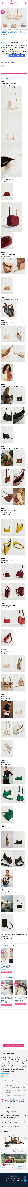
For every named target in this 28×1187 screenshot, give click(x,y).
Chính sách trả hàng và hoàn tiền (10, 1126)
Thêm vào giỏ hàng (16, 56)
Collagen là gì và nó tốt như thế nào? (15, 1095)
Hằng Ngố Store (5, 934)
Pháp (25, 934)
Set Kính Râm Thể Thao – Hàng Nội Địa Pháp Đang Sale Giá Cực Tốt (21, 999)
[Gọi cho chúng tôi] (8, 1076)
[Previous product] (5, 39)
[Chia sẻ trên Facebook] (2, 66)
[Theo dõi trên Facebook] (2, 1076)
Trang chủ (4, 30)
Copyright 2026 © (14, 1178)
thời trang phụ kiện (7, 62)
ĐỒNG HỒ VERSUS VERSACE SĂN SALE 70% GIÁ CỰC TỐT (6, 967)
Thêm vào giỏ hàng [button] (6, 971)
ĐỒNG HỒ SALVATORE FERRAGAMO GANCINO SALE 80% (7, 999)
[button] (2, 2)
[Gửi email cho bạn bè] (5, 66)
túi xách (14, 62)
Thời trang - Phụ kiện (20, 30)
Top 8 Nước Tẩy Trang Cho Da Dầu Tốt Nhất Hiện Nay (15, 1091)
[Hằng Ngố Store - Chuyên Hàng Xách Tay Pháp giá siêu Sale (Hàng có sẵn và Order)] (14, 2)
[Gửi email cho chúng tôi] (5, 1076)
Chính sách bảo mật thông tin (14, 1180)
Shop (10, 30)
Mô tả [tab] (2, 75)
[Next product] (2, 39)
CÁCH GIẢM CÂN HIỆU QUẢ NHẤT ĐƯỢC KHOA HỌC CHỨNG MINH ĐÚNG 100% (15, 1101)
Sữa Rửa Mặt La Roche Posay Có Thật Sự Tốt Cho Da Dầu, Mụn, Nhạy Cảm (15, 1086)
